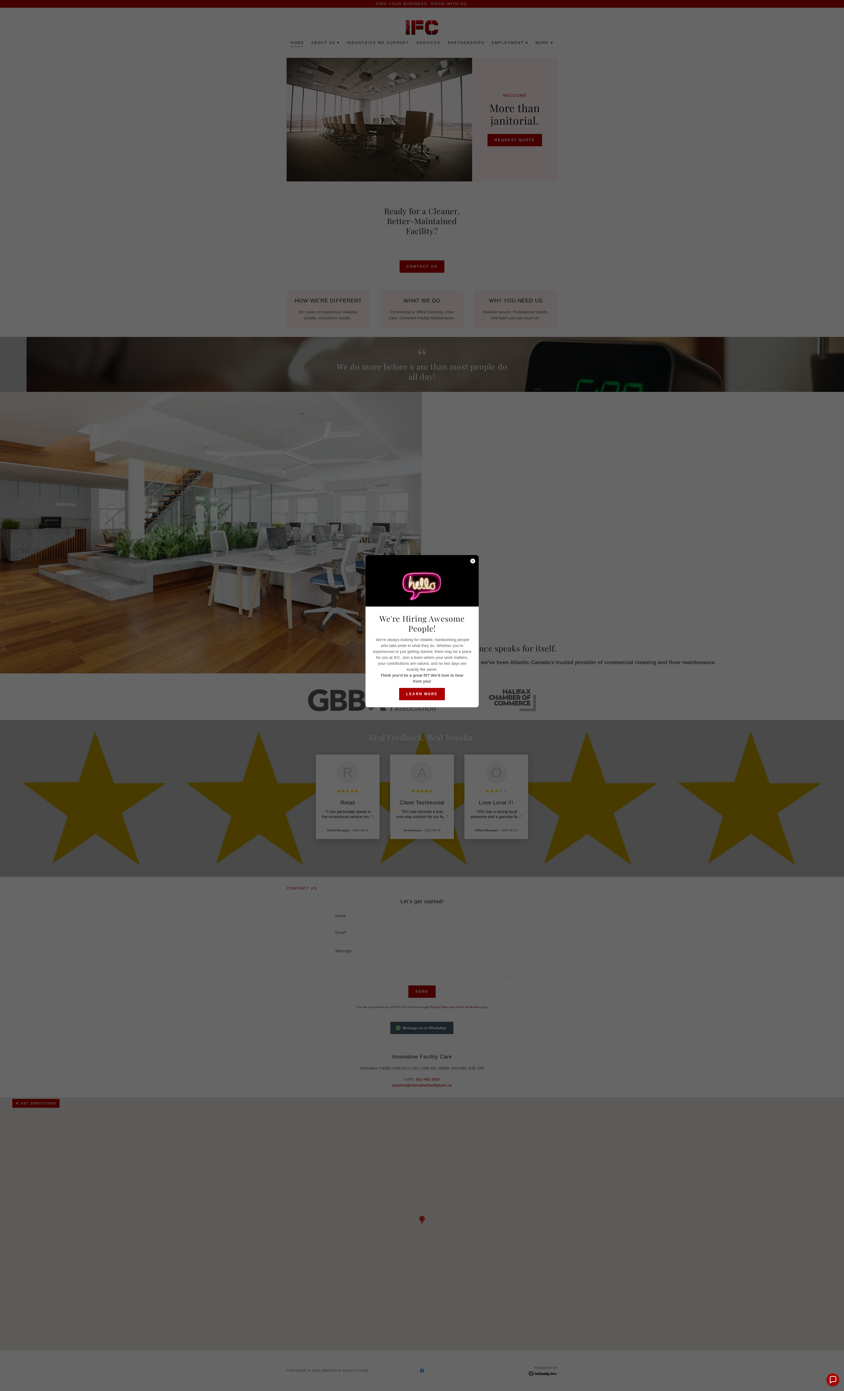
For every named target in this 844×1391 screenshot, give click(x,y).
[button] (832, 1379)
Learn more (422, 694)
